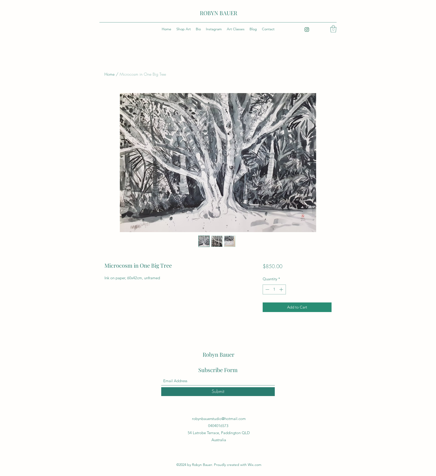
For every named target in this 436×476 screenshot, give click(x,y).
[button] (333, 29)
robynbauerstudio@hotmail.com (219, 418)
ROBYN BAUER (218, 13)
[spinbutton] (274, 289)
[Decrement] (266, 289)
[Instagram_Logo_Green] (307, 29)
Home (109, 74)
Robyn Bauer (218, 354)
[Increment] (281, 289)
